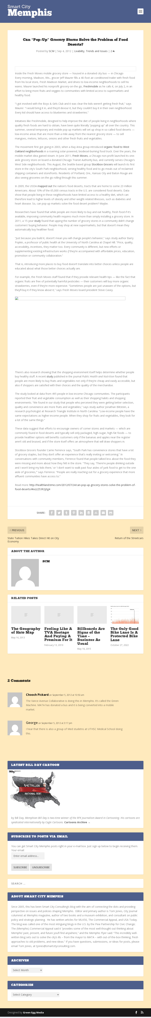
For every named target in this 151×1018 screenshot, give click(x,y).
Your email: (17, 850)
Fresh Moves (80, 155)
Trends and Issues (97, 51)
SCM (51, 51)
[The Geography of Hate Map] (26, 615)
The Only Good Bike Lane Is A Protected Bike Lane (124, 634)
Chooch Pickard (37, 695)
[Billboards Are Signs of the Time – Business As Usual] (92, 615)
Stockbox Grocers (102, 164)
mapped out (45, 186)
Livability (79, 51)
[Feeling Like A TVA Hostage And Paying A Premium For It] (59, 615)
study (37, 221)
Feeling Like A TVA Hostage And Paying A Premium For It (58, 634)
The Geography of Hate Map (26, 631)
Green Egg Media (33, 1012)
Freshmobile (90, 86)
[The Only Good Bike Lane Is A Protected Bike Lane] (125, 615)
